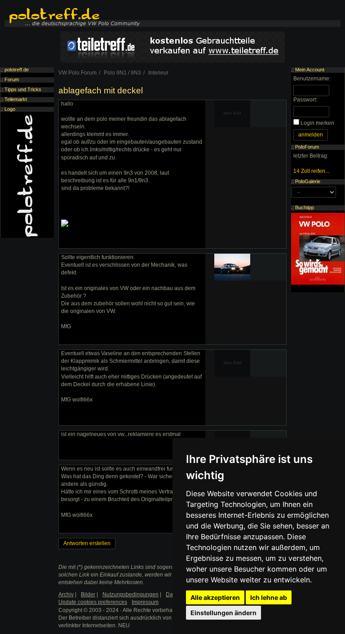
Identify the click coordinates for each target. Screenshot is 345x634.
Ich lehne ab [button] (268, 597)
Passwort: (305, 100)
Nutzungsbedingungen (130, 594)
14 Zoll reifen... (311, 171)
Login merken (317, 123)
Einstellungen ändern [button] (223, 612)
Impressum (145, 602)
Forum (11, 79)
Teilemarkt (15, 99)
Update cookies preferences (92, 602)
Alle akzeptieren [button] (215, 597)
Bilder (88, 594)
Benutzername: (312, 78)
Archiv (66, 594)
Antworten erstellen (87, 543)
